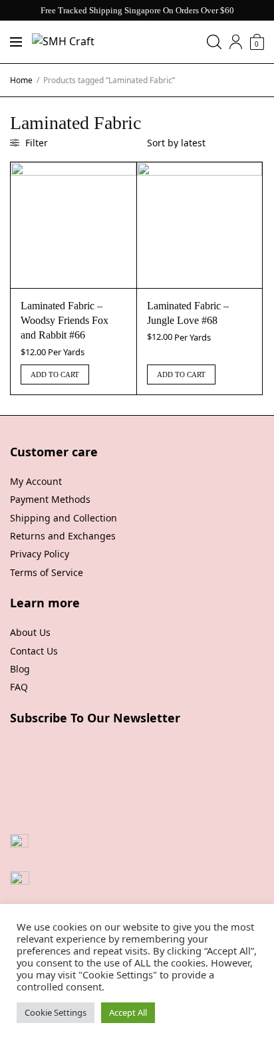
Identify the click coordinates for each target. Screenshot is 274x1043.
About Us (30, 632)
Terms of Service (46, 572)
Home (21, 80)
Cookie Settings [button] (55, 1012)
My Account (36, 481)
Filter (35, 142)
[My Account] (235, 42)
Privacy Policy (39, 553)
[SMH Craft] (63, 42)
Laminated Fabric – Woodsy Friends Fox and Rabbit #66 (64, 320)
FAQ (19, 686)
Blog (20, 669)
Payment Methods (50, 499)
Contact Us (34, 651)
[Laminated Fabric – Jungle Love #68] (200, 225)
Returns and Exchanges (63, 535)
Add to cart (55, 374)
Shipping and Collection (63, 518)
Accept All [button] (128, 1012)
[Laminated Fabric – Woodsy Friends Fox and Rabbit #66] (73, 225)
